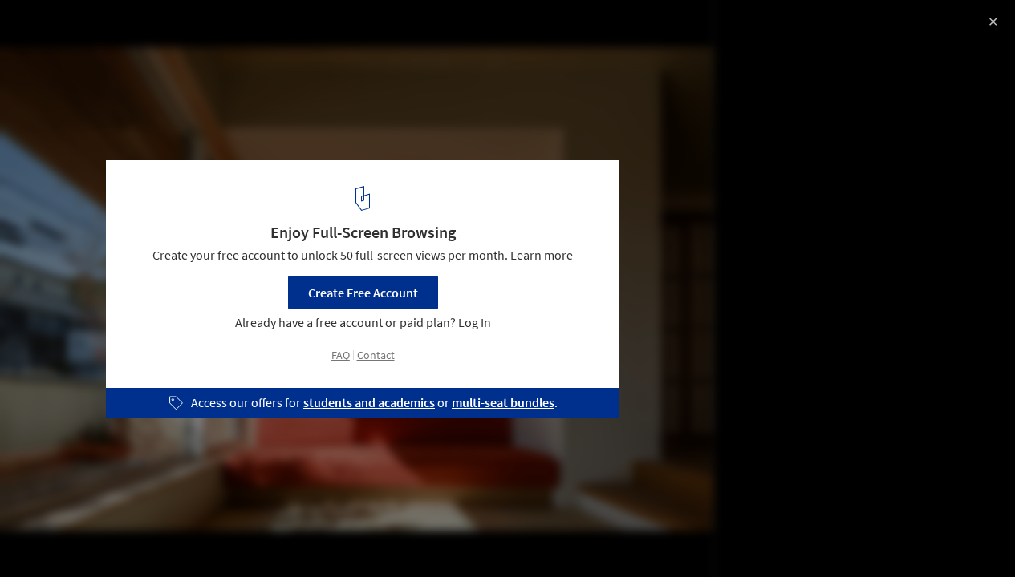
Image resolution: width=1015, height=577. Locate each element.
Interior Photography (79, 536)
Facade (328, 536)
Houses (181, 536)
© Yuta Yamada (54, 56)
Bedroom (255, 536)
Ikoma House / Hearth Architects (146, 29)
